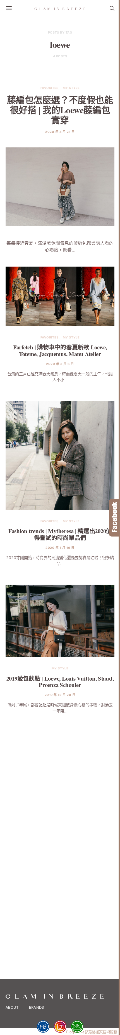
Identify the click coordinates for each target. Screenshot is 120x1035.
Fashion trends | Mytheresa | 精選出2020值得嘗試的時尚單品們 (60, 534)
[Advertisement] (60, 779)
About (12, 1007)
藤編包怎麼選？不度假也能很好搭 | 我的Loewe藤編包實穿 (60, 109)
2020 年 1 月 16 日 (59, 548)
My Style (71, 88)
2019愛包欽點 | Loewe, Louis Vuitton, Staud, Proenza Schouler (60, 681)
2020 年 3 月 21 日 (60, 132)
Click (114, 518)
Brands (36, 1007)
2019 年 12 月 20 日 (60, 695)
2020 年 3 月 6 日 (60, 364)
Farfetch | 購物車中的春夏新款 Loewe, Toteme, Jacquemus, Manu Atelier (60, 350)
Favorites (49, 88)
